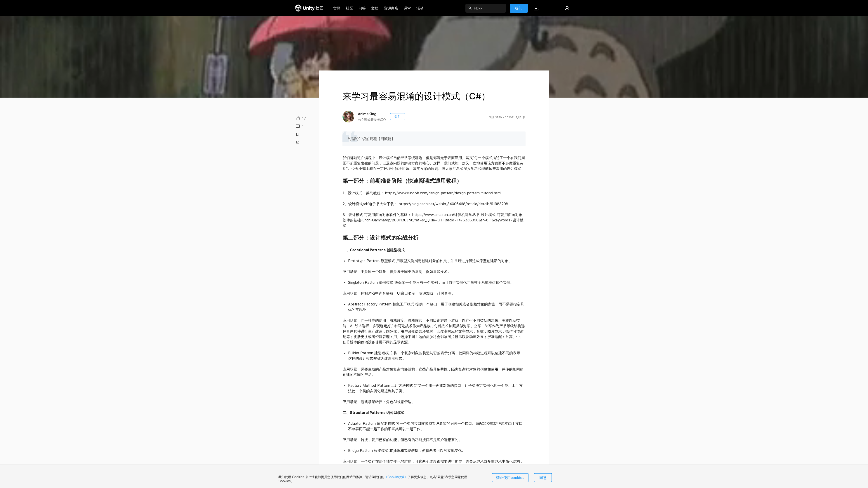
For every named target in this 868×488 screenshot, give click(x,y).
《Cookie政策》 (396, 477)
